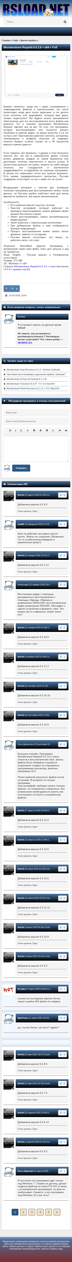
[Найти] (65, 21)
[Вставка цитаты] (66, 430)
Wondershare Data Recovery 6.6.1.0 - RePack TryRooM (33, 370)
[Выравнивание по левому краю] (34, 430)
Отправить (21, 468)
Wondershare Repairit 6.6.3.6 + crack (35, 266)
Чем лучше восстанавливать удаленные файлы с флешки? (36, 374)
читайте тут (25, 342)
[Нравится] (17, 289)
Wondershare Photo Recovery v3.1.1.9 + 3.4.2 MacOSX (33, 388)
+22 (11, 289)
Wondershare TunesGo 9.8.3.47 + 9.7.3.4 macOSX (31, 384)
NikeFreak (22, 1018)
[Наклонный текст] (15, 430)
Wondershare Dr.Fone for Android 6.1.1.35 (27, 379)
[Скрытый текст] (60, 430)
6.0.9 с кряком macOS (17, 269)
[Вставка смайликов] (53, 430)
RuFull (20, 495)
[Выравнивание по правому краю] (47, 430)
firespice (21, 989)
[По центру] (41, 430)
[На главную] (36, 8)
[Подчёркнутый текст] (21, 430)
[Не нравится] (6, 289)
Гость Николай (25, 1171)
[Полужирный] (10, 430)
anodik (20, 524)
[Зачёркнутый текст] (28, 430)
